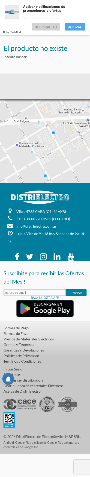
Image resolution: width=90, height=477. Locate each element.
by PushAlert (13, 32)
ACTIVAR (75, 26)
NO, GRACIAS (45, 26)
